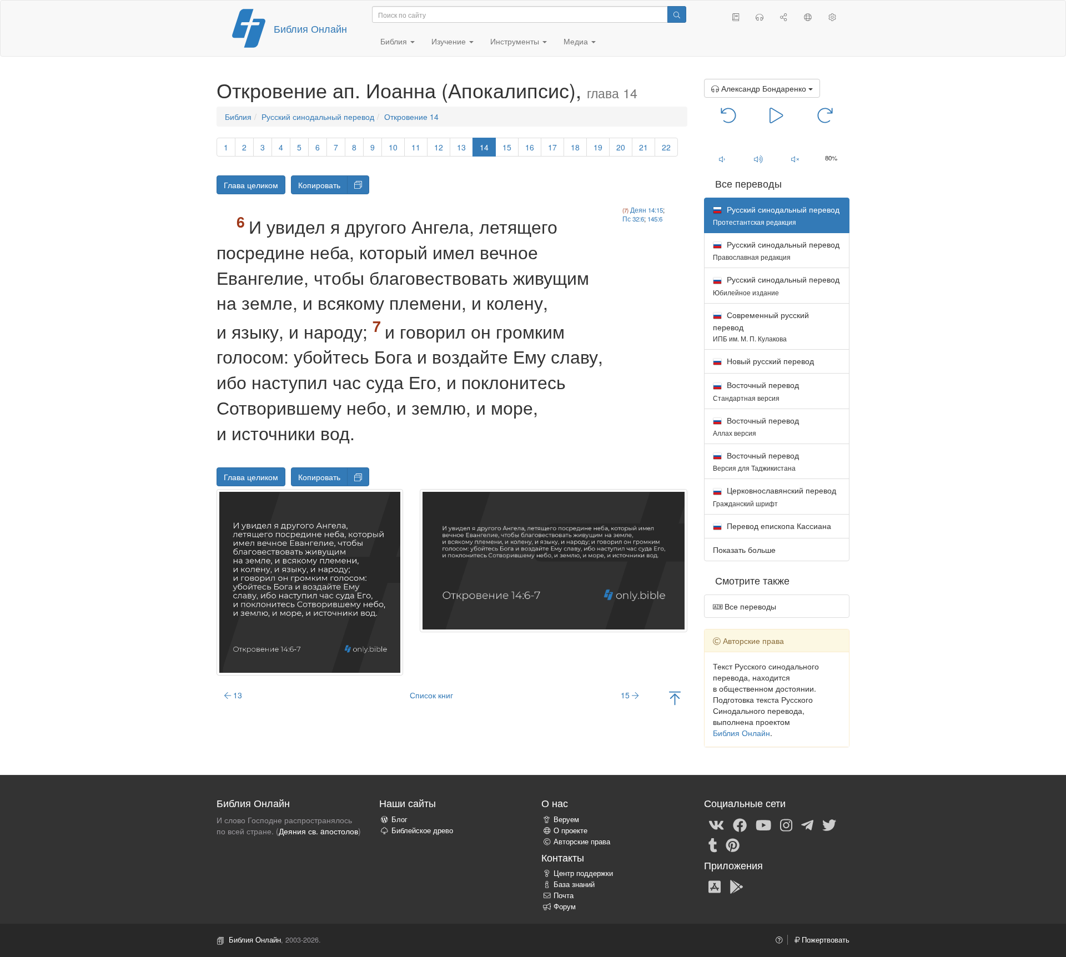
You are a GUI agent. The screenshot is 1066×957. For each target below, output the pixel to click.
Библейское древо (422, 830)
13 (461, 147)
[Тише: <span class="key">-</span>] (722, 158)
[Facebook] (740, 824)
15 (506, 147)
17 (552, 147)
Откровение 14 (411, 116)
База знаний (574, 884)
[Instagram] (786, 824)
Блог (399, 819)
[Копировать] (358, 184)
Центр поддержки (583, 873)
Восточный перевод (756, 390)
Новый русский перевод (769, 360)
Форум (565, 906)
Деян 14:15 (646, 209)
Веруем (566, 819)
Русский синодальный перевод (318, 116)
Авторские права (582, 842)
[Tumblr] (712, 844)
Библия (238, 116)
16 (529, 147)
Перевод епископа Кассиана (778, 525)
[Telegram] (807, 824)
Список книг (431, 695)
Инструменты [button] (515, 41)
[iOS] (714, 886)
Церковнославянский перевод (774, 496)
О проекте (570, 830)
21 (643, 147)
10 (393, 147)
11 (415, 147)
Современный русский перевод (761, 326)
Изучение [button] (449, 41)
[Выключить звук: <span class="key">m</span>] (795, 158)
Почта (564, 895)
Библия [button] (394, 41)
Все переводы (749, 606)
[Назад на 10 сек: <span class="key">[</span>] (728, 114)
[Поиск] (676, 14)
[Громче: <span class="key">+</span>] (758, 158)
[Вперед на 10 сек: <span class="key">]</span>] (824, 114)
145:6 (654, 218)
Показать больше (744, 549)
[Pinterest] (733, 844)
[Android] (736, 886)
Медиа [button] (577, 41)
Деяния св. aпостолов (318, 831)
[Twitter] (829, 824)
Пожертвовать (824, 940)
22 (666, 147)
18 (575, 147)
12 (438, 147)
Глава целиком (251, 184)
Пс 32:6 (633, 218)
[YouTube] (763, 824)
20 (620, 147)
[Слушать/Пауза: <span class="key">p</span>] (776, 114)
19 (598, 147)
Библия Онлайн (310, 28)
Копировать (319, 184)
